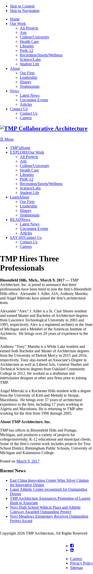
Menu (7, 139)
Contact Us (19, 109)
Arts (23, 32)
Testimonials (29, 86)
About (15, 68)
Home (15, 19)
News (14, 91)
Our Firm (27, 73)
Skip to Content (22, 6)
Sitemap (76, 568)
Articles (26, 104)
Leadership (28, 77)
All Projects (29, 28)
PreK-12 (26, 50)
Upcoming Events (34, 100)
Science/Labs (30, 59)
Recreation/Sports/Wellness (41, 55)
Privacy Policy (81, 563)
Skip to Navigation (24, 10)
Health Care (29, 41)
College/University (34, 37)
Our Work (18, 23)
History (25, 82)
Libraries (27, 46)
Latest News (29, 95)
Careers (26, 118)
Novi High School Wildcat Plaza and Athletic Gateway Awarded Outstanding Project (45, 509)
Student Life (29, 64)
